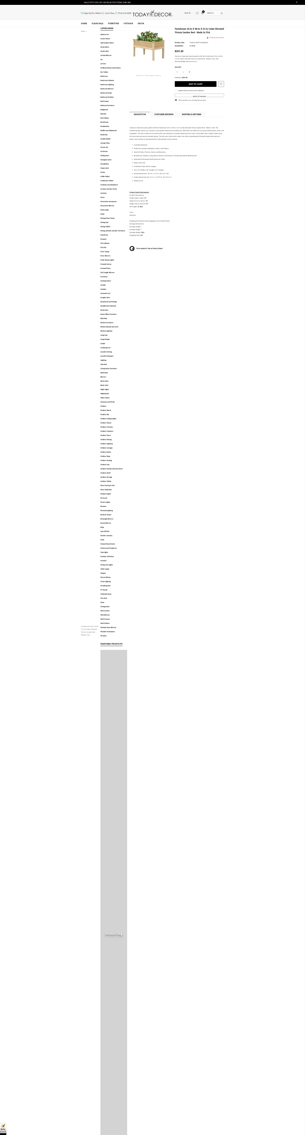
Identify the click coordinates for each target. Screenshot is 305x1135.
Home (83, 31)
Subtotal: (178, 77)
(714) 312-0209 (124, 13)
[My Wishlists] (196, 13)
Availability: (179, 46)
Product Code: (179, 43)
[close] (296, 2)
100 (179, 100)
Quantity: (178, 67)
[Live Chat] (103, 13)
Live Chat (109, 13)
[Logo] (152, 13)
